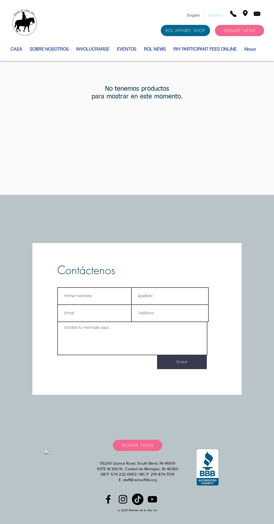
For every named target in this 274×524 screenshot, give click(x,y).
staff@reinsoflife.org (140, 479)
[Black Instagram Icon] (123, 499)
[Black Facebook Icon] (108, 499)
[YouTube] (152, 499)
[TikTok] (137, 499)
